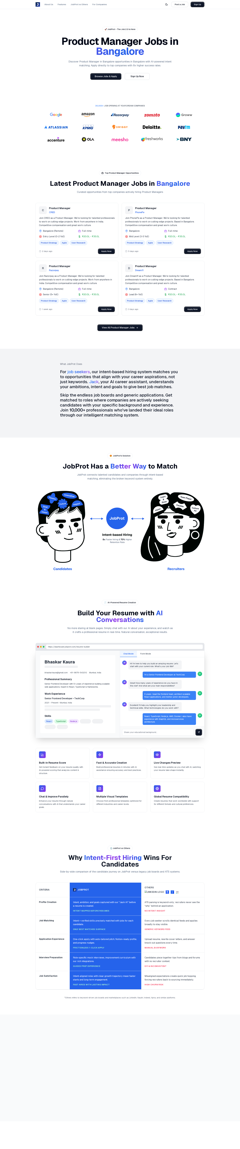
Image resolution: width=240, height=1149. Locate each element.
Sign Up (197, 4)
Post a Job (180, 4)
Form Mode (145, 653)
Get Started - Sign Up (51, 1079)
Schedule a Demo (83, 1079)
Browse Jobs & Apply (106, 76)
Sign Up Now (137, 76)
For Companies (99, 4)
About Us (48, 4)
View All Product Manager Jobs (118, 327)
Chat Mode (128, 653)
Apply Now (106, 251)
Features (62, 4)
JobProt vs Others (79, 4)
